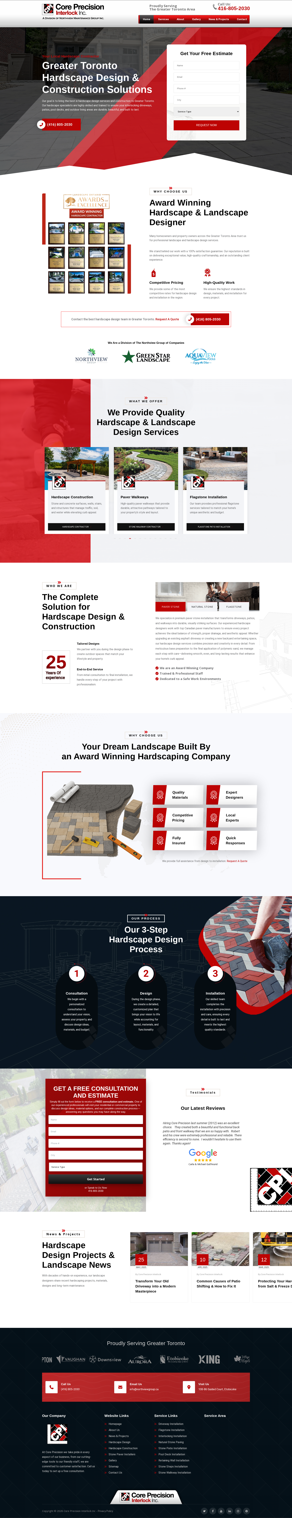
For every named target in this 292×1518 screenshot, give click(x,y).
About (180, 19)
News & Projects (219, 19)
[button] (92, 243)
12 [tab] (171, 540)
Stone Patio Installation (173, 1448)
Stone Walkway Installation (175, 1472)
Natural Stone (202, 606)
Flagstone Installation (172, 1430)
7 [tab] (146, 540)
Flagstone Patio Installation (77, 526)
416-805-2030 (234, 8)
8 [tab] (151, 540)
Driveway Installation (171, 1424)
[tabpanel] (77, 490)
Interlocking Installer (146, 526)
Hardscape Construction (123, 1448)
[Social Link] (204, 1511)
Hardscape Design (119, 1442)
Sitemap (114, 1466)
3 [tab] (125, 540)
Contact (242, 19)
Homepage (115, 1424)
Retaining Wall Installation (174, 1460)
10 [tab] (161, 540)
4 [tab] (130, 540)
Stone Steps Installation (173, 1466)
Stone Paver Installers (122, 1454)
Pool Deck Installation (172, 1454)
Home (146, 19)
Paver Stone (170, 606)
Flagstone (234, 606)
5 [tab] (136, 540)
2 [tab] (120, 540)
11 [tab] (166, 540)
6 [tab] (141, 540)
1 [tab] (115, 540)
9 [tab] (156, 540)
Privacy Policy (105, 1511)
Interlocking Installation (173, 1436)
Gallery (196, 19)
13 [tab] (176, 540)
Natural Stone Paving (215, 526)
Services (163, 19)
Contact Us (115, 1472)
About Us (114, 1430)
